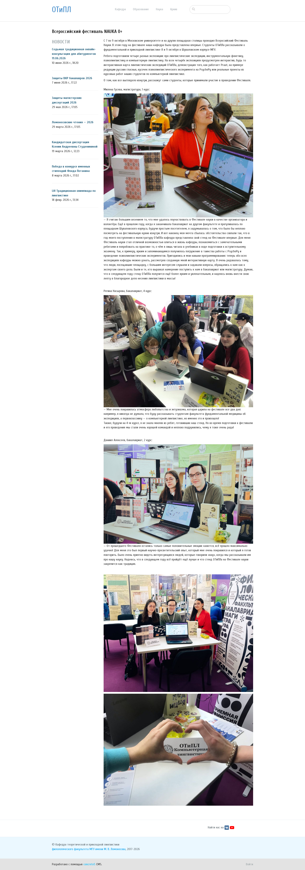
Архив (173, 9)
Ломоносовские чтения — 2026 (72, 122)
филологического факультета (70, 849)
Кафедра (120, 9)
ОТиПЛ (61, 9)
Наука (159, 9)
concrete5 (89, 864)
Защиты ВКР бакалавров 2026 (72, 78)
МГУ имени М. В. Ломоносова (107, 849)
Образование (141, 9)
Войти (249, 864)
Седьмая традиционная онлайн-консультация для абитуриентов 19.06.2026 (74, 53)
